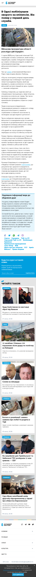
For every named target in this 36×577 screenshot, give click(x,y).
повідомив (5, 179)
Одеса (7, 238)
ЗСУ (25, 247)
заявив (9, 72)
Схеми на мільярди (10, 382)
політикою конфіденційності (12, 570)
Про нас (6, 562)
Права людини (18, 249)
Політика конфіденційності (22, 562)
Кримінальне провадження (15, 244)
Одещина (15, 238)
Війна (5, 324)
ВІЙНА (4, 25)
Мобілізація (27, 240)
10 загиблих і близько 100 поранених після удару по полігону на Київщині (18, 345)
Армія (31, 247)
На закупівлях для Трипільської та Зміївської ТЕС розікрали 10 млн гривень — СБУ (17, 458)
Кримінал (8, 242)
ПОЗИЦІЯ (4, 537)
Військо (7, 249)
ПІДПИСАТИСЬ (30, 273)
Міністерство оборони (13, 247)
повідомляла (25, 165)
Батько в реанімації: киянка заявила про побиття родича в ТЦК (16, 419)
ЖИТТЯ (3, 554)
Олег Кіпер (8, 246)
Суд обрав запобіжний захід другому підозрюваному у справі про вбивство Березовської (17, 498)
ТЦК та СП (25, 238)
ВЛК (16, 246)
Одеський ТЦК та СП (12, 240)
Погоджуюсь (18, 574)
